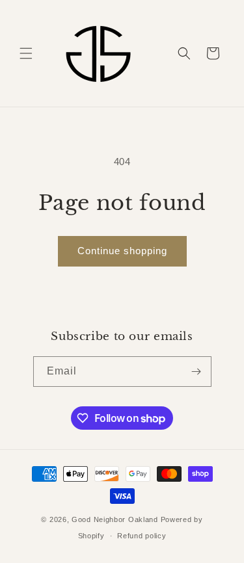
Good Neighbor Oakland (115, 519)
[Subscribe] (196, 371)
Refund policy (141, 536)
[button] (26, 53)
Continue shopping (122, 250)
